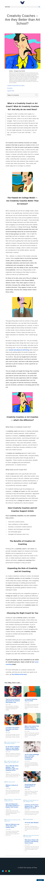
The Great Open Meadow (31, 822)
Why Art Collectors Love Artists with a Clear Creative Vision (12, 826)
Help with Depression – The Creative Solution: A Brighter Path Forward (12, 805)
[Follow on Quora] (6, 871)
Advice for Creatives (20, 85)
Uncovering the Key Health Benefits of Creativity (30, 786)
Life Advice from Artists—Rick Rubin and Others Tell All (13, 729)
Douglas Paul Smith (19, 71)
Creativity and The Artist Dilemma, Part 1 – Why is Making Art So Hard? (32, 806)
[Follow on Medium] (9, 871)
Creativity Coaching (11, 85)
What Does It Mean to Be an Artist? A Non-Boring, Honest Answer (31, 841)
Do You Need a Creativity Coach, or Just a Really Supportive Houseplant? (13, 748)
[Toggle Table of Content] (35, 95)
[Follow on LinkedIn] (3, 871)
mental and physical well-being (19, 350)
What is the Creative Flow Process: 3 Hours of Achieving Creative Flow (32, 727)
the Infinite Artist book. (19, 674)
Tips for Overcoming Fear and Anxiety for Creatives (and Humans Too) (13, 701)
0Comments (9, 88)
